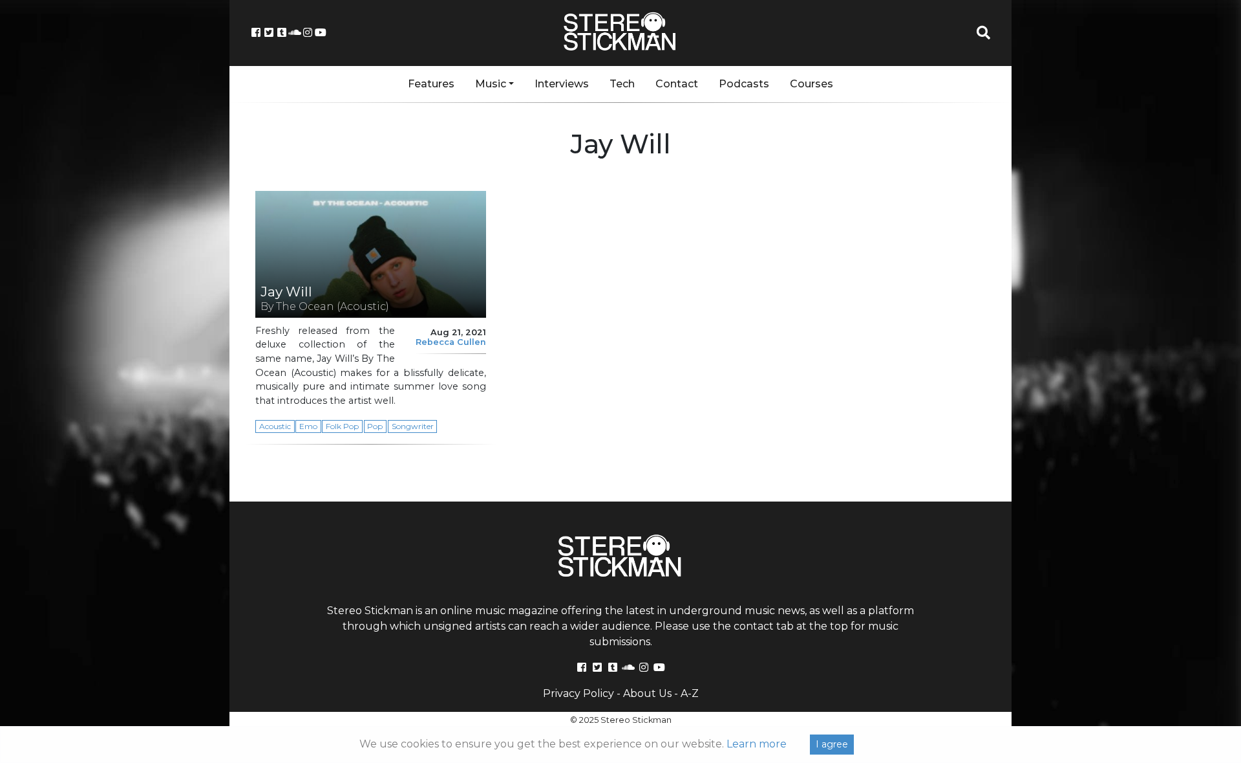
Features (431, 84)
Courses (811, 84)
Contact (676, 84)
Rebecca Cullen (451, 342)
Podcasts (744, 84)
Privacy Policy (578, 693)
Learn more (757, 744)
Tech (622, 84)
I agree (832, 744)
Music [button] (490, 84)
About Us (647, 693)
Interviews (562, 84)
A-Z (690, 693)
